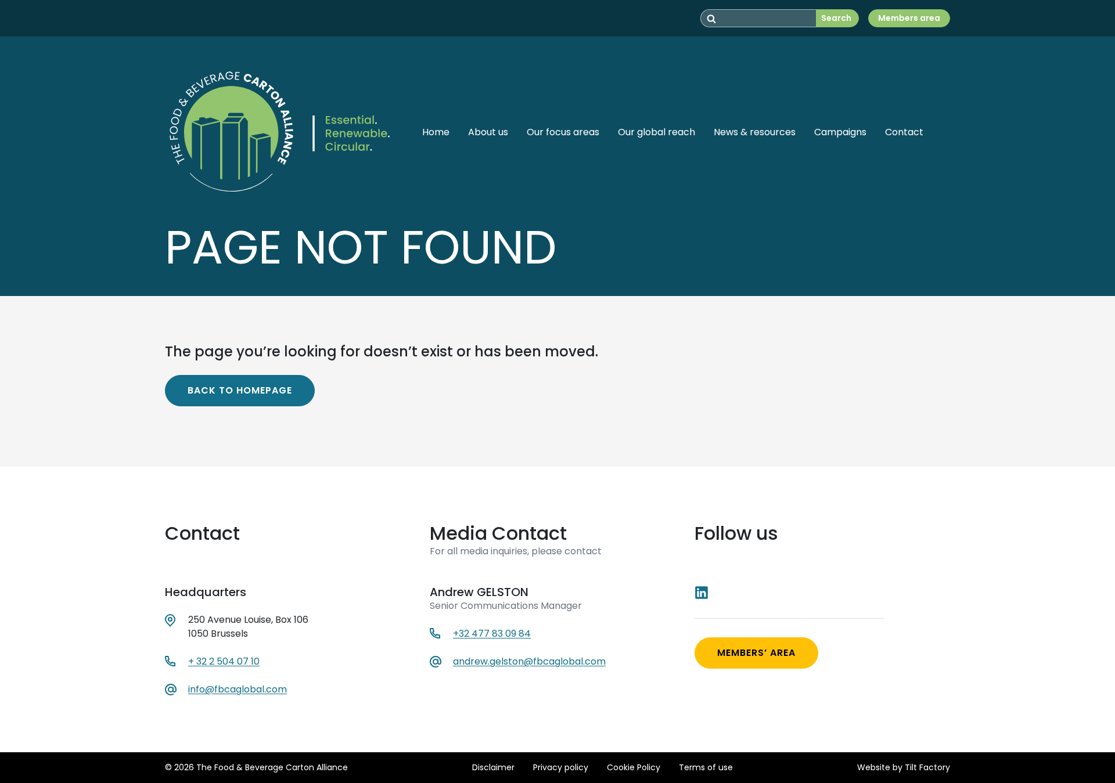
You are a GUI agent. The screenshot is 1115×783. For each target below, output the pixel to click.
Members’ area (756, 652)
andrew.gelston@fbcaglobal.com (529, 661)
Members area (909, 18)
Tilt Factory (927, 767)
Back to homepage (240, 390)
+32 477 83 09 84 (492, 633)
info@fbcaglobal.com (237, 689)
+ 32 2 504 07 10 (224, 661)
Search (836, 18)
